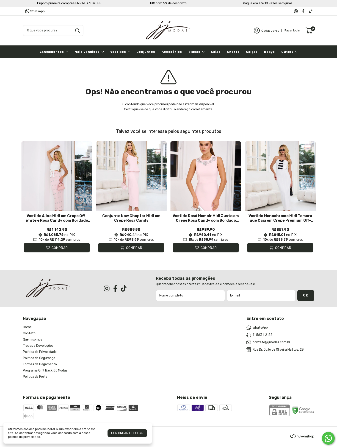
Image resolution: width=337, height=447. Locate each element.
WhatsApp (37, 11)
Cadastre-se (270, 30)
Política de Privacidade (40, 352)
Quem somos (32, 339)
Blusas (194, 51)
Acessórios (172, 51)
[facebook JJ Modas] (303, 11)
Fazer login (292, 30)
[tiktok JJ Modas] (310, 11)
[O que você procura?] (77, 31)
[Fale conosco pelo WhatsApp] (328, 438)
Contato (29, 333)
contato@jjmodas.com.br (271, 342)
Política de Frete (35, 377)
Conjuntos (145, 51)
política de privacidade (24, 437)
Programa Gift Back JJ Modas (45, 370)
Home (27, 327)
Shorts (233, 51)
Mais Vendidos (87, 51)
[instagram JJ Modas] (295, 11)
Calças (252, 51)
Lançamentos (52, 51)
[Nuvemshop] (302, 437)
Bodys (269, 51)
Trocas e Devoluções (38, 346)
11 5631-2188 (263, 335)
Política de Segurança (39, 358)
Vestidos (118, 51)
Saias (216, 51)
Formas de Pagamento (40, 364)
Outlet (287, 51)
